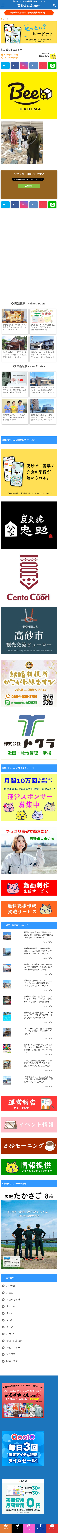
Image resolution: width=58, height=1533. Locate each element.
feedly (30, 186)
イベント (10, 1320)
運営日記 (10, 1354)
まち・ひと (12, 1306)
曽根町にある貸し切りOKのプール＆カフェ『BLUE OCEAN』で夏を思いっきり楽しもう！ (38, 1015)
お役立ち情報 (13, 1299)
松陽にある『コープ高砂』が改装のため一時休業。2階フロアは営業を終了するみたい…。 (38, 934)
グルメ (9, 1327)
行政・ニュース (14, 1347)
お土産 (9, 1292)
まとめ (9, 1313)
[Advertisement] (29, 252)
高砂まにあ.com (29, 5)
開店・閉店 (12, 1361)
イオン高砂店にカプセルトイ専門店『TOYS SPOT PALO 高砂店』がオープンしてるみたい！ (38, 1063)
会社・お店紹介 (14, 1340)
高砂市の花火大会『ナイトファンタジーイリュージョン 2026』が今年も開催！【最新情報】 (38, 999)
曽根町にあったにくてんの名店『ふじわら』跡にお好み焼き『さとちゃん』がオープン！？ (38, 983)
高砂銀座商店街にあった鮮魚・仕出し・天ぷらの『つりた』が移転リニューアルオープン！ (38, 950)
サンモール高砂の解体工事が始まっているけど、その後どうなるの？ (38, 1031)
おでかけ (10, 1286)
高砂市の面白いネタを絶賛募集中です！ (30, 13)
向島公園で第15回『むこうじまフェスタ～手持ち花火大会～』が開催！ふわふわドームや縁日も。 (38, 1048)
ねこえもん (44, 56)
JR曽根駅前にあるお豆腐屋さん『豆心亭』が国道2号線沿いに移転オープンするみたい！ (38, 1079)
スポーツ (10, 1334)
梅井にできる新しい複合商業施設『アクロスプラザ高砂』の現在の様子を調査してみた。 (38, 966)
